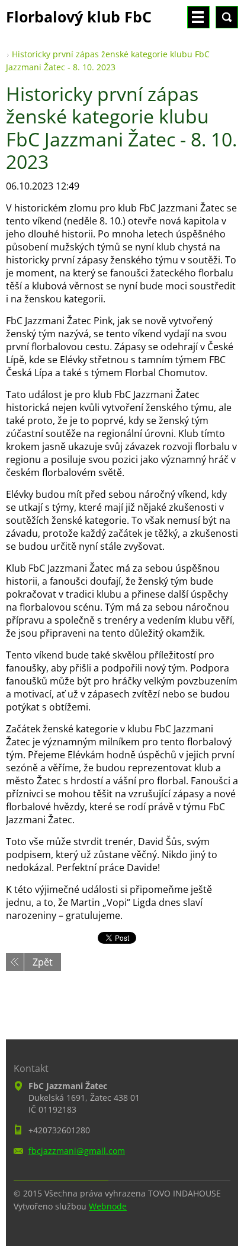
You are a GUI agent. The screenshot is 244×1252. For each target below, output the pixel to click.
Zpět (43, 962)
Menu (198, 17)
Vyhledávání (227, 17)
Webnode (108, 1206)
